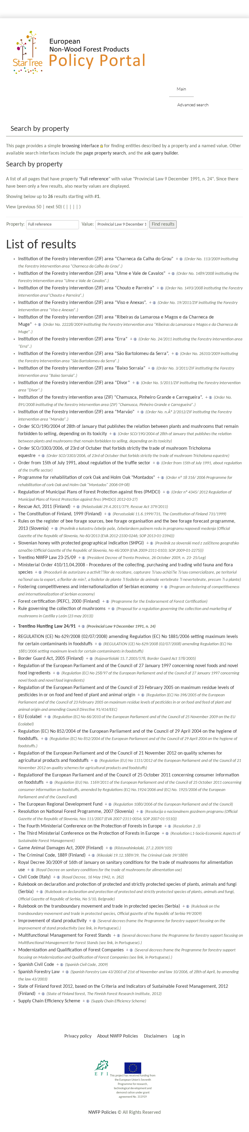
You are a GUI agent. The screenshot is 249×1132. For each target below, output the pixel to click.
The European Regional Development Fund (60, 804)
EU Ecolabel (30, 716)
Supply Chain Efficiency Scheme (49, 1001)
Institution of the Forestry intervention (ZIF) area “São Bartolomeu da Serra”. (93, 353)
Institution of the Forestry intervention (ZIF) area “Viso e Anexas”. (82, 302)
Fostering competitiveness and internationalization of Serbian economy (88, 587)
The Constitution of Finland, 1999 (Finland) (60, 514)
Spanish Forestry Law (39, 972)
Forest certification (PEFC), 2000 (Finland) (59, 601)
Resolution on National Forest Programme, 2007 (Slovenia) (76, 811)
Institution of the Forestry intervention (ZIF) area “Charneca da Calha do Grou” (95, 259)
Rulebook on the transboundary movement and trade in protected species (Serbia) (99, 906)
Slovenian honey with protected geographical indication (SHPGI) (81, 543)
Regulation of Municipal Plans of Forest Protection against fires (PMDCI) (89, 492)
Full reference (94, 179)
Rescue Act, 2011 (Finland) (44, 506)
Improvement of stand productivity (52, 921)
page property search (105, 153)
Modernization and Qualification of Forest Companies (71, 950)
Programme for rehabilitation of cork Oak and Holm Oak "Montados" (86, 477)
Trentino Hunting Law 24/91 (47, 626)
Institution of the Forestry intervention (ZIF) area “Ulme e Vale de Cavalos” (91, 273)
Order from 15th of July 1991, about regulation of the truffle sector (84, 463)
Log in (179, 1036)
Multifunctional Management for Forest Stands (64, 935)
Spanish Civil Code (36, 964)
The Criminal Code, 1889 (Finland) (52, 855)
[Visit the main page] (88, 52)
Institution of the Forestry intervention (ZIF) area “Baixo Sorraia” (81, 368)
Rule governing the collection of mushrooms (61, 608)
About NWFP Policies (117, 1036)
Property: (15, 224)
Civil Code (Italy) (34, 877)
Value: (88, 224)
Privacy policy (77, 1036)
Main (181, 88)
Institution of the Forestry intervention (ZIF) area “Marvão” (76, 412)
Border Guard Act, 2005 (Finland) (51, 658)
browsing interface (80, 146)
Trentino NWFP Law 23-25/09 (47, 557)
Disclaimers (155, 1036)
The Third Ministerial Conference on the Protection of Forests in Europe (88, 833)
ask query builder (161, 153)
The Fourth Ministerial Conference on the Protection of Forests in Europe (90, 826)
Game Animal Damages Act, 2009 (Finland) (60, 848)
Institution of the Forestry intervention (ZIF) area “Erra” (73, 339)
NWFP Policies (102, 1112)
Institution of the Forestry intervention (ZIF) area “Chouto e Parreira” (86, 288)
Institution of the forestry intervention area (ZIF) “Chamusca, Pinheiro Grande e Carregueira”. (110, 397)
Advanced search (193, 104)
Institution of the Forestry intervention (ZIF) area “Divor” (74, 382)
